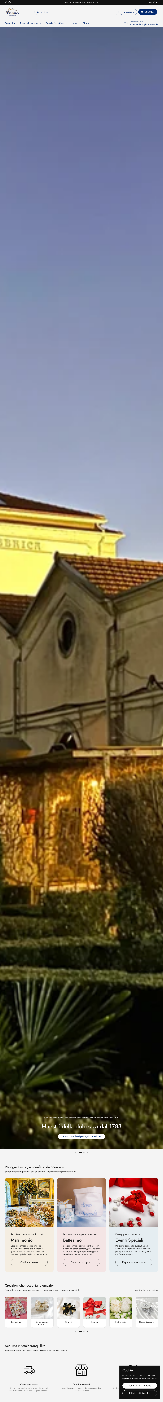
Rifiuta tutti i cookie (139, 1393)
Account (130, 12)
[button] (147, 12)
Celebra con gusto (81, 1262)
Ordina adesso (29, 1262)
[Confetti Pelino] (12, 12)
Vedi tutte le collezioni (146, 1290)
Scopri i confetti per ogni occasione (82, 1136)
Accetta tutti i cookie (139, 1385)
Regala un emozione (133, 1262)
